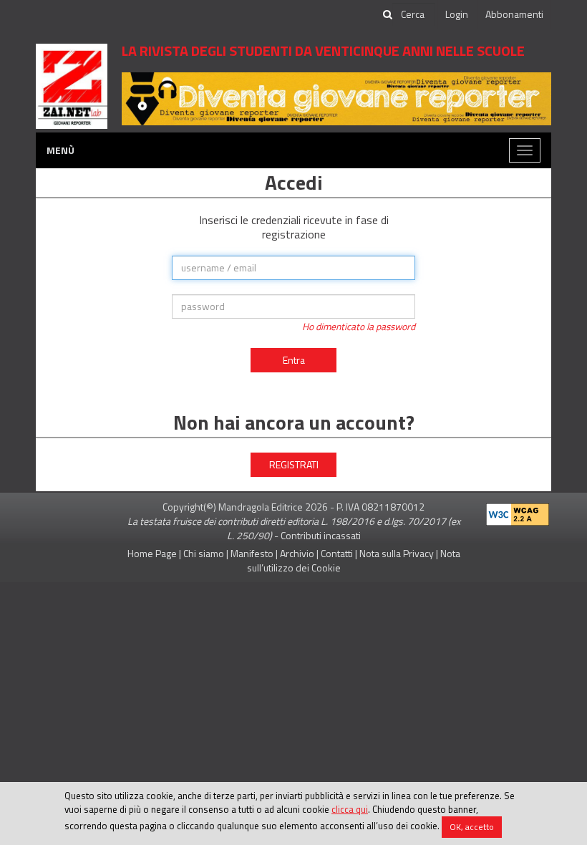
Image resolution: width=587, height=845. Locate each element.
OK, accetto (472, 827)
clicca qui (349, 809)
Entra (294, 359)
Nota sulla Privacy (396, 553)
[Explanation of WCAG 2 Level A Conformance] (517, 511)
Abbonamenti (514, 13)
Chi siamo (203, 553)
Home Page (152, 553)
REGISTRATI (294, 464)
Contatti (337, 553)
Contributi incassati (321, 535)
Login (456, 13)
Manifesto (252, 553)
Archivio (297, 553)
